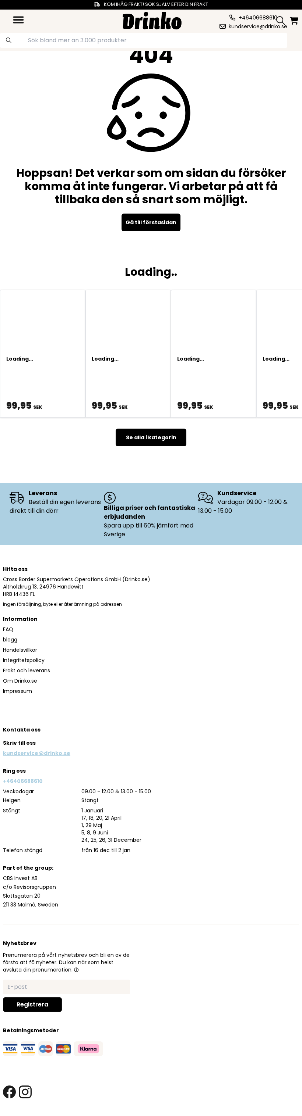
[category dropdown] (18, 20)
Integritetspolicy (24, 660)
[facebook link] (9, 1091)
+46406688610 (23, 781)
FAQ (8, 629)
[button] (76, 969)
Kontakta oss (22, 729)
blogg (10, 639)
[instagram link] (25, 1091)
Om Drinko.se (20, 680)
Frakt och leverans (26, 670)
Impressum (17, 691)
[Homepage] (152, 19)
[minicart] (294, 21)
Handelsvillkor (20, 650)
